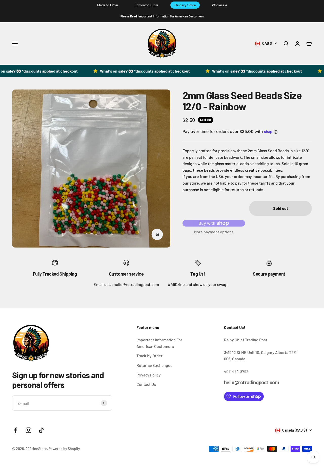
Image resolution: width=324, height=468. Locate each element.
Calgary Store (185, 5)
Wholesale (219, 5)
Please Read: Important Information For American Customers (162, 16)
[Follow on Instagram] (28, 430)
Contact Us (146, 384)
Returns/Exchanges (154, 365)
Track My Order (149, 355)
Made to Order (107, 5)
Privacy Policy (148, 374)
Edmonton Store (146, 5)
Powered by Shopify (64, 449)
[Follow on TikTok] (41, 430)
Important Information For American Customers (159, 343)
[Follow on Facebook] (15, 430)
